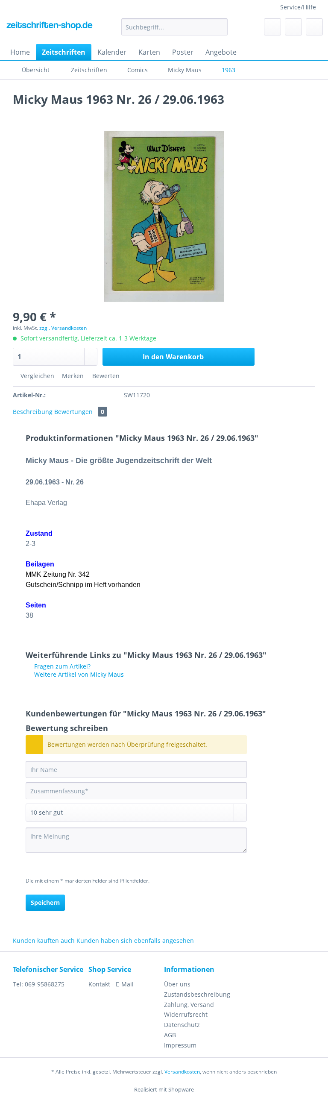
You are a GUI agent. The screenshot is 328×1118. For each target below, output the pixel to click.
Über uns (177, 984)
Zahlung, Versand (189, 1005)
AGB (170, 1035)
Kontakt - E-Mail (111, 984)
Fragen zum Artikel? (61, 666)
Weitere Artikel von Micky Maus (78, 674)
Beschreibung (33, 412)
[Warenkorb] (314, 26)
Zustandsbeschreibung (197, 994)
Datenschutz (182, 1025)
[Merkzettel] (272, 26)
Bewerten (105, 376)
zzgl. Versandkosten (63, 328)
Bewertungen (79, 412)
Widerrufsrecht (186, 1014)
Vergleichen (36, 376)
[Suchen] (220, 26)
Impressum (180, 1045)
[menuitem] (174, 31)
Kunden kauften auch (44, 940)
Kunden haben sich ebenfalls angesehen (135, 940)
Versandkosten (182, 1071)
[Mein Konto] (293, 26)
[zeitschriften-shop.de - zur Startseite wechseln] (49, 29)
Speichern (45, 902)
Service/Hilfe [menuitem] (298, 7)
